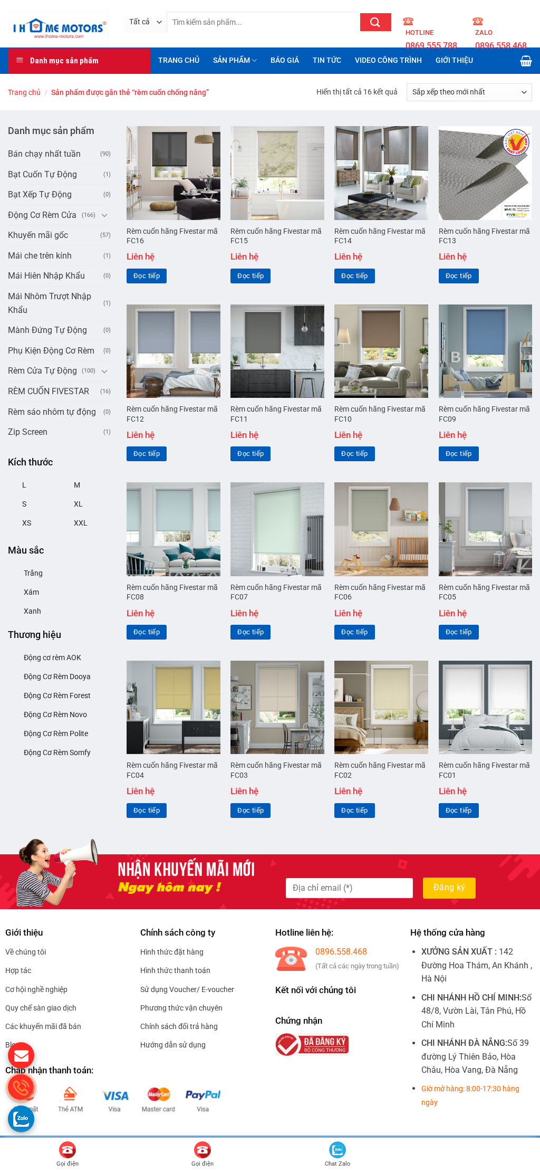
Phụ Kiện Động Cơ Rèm (51, 351)
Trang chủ (24, 92)
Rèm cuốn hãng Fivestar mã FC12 (172, 414)
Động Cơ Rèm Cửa (42, 215)
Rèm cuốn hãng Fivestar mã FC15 (276, 236)
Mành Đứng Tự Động (47, 330)
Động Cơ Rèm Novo (55, 714)
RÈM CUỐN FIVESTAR (48, 391)
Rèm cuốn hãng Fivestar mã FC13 (484, 236)
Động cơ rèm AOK (52, 657)
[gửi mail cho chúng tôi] (21, 1055)
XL (78, 504)
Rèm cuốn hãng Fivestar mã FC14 (380, 236)
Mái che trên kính (40, 256)
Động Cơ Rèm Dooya (57, 676)
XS (26, 523)
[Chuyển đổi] (104, 214)
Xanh (32, 611)
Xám (31, 592)
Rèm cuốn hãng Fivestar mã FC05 (484, 592)
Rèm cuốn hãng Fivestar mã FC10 (380, 414)
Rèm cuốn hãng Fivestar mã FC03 (276, 770)
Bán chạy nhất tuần (44, 154)
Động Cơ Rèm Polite (56, 733)
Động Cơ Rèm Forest (57, 695)
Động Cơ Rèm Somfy (57, 752)
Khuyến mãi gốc (38, 235)
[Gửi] (376, 22)
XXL (81, 523)
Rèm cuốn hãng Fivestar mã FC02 (380, 770)
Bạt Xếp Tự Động (40, 194)
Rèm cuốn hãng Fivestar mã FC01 (484, 770)
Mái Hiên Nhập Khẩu (46, 276)
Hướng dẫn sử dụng (173, 1045)
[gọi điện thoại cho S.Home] (21, 1087)
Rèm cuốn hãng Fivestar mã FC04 (172, 770)
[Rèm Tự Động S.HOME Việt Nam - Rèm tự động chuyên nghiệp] (58, 23)
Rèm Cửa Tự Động (42, 371)
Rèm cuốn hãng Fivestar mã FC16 (172, 236)
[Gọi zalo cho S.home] (21, 1119)
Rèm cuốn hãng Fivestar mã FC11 (276, 414)
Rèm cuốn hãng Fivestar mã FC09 (484, 414)
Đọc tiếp (146, 276)
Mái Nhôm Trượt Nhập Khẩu (49, 303)
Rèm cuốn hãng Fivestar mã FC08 (172, 592)
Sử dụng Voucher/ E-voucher (187, 989)
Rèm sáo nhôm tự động (52, 412)
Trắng (33, 573)
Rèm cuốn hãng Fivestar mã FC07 (276, 592)
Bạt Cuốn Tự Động (42, 174)
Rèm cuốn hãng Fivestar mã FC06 (380, 592)
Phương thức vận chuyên (181, 1008)
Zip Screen (27, 432)
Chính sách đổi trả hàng (179, 1026)
